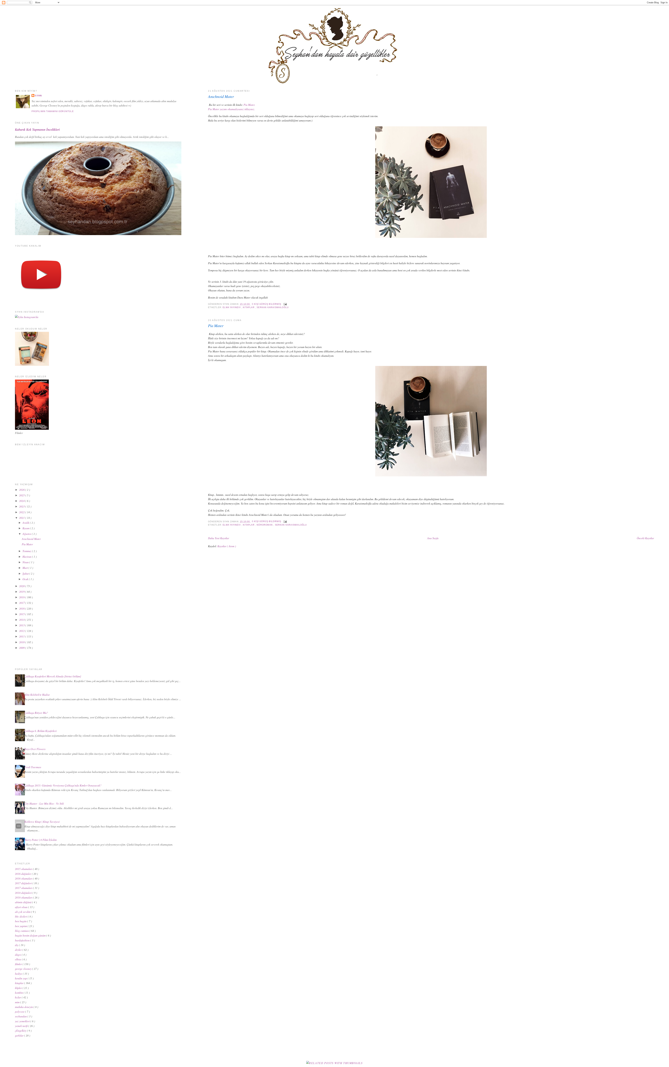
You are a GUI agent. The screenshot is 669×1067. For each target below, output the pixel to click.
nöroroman (265, 525)
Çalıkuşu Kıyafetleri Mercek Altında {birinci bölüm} (52, 676)
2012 (22, 631)
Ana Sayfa (433, 538)
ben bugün (21, 921)
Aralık (26, 522)
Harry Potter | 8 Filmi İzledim (40, 840)
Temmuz (27, 551)
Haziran (27, 556)
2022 (22, 512)
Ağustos (27, 534)
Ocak (25, 579)
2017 (22, 603)
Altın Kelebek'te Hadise (37, 694)
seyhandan (21, 1016)
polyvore (20, 1011)
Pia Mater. (249, 104)
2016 (22, 608)
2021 (22, 517)
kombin (19, 992)
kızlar (18, 997)
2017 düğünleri (24, 883)
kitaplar (249, 307)
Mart (25, 567)
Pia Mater (215, 325)
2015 (22, 614)
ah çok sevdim (23, 911)
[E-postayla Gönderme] (284, 304)
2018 (22, 597)
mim (17, 1002)
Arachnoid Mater (221, 96)
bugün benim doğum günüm (30, 935)
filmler (19, 964)
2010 (22, 642)
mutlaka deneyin (24, 1007)
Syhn (38, 95)
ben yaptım (21, 926)
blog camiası (22, 930)
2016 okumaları (24, 878)
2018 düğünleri (24, 892)
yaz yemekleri (22, 1021)
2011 (22, 636)
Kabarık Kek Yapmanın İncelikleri (37, 129)
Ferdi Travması (32, 767)
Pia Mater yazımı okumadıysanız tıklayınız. (231, 109)
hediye (19, 973)
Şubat (25, 573)
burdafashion (22, 940)
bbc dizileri (21, 916)
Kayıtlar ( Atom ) (226, 546)
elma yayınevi (232, 307)
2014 (22, 619)
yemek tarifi (21, 1026)
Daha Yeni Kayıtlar (218, 538)
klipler (19, 988)
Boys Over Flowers (34, 749)
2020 (22, 586)
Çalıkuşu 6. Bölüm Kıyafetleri (40, 731)
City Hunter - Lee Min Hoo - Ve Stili (44, 803)
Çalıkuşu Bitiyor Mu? (36, 712)
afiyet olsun (21, 907)
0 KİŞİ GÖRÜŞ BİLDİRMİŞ (267, 304)
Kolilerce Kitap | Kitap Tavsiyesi (42, 821)
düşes (18, 954)
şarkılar (19, 1035)
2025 (22, 495)
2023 (22, 506)
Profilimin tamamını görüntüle (53, 111)
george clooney (23, 968)
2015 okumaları (24, 869)
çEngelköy (21, 1030)
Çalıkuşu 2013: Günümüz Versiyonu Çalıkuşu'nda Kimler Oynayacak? (62, 785)
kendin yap (21, 978)
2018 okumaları (24, 897)
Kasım (26, 528)
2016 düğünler (23, 873)
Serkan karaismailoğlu (273, 307)
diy (17, 945)
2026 (22, 489)
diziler (18, 949)
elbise (18, 959)
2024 (22, 501)
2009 (22, 647)
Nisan (25, 562)
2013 (22, 625)
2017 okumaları (24, 888)
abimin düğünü (23, 902)
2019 (22, 591)
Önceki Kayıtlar (645, 538)
